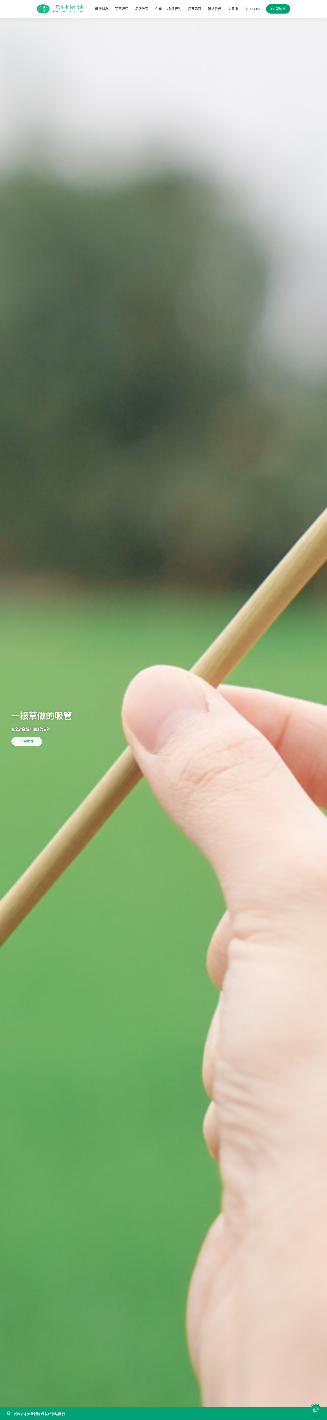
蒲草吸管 (121, 8)
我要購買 (194, 8)
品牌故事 (141, 8)
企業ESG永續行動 (168, 8)
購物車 (281, 8)
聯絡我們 (214, 8)
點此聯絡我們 (54, 1414)
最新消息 (101, 8)
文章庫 (233, 8)
